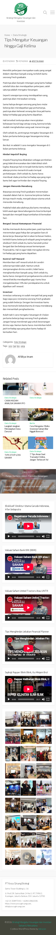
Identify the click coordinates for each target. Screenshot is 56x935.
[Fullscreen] (48, 536)
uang (23, 346)
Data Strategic (20, 35)
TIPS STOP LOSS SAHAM (13, 456)
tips (18, 346)
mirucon (42, 929)
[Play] (8, 536)
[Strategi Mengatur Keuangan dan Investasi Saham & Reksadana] (21, 9)
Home (7, 35)
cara (10, 346)
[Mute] (43, 536)
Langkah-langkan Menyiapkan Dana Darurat (13, 429)
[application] (28, 526)
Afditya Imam (38, 61)
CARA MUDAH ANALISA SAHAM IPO (15, 402)
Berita (32, 423)
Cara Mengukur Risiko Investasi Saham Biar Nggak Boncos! (40, 429)
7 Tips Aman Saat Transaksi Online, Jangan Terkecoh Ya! (39, 457)
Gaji (14, 346)
